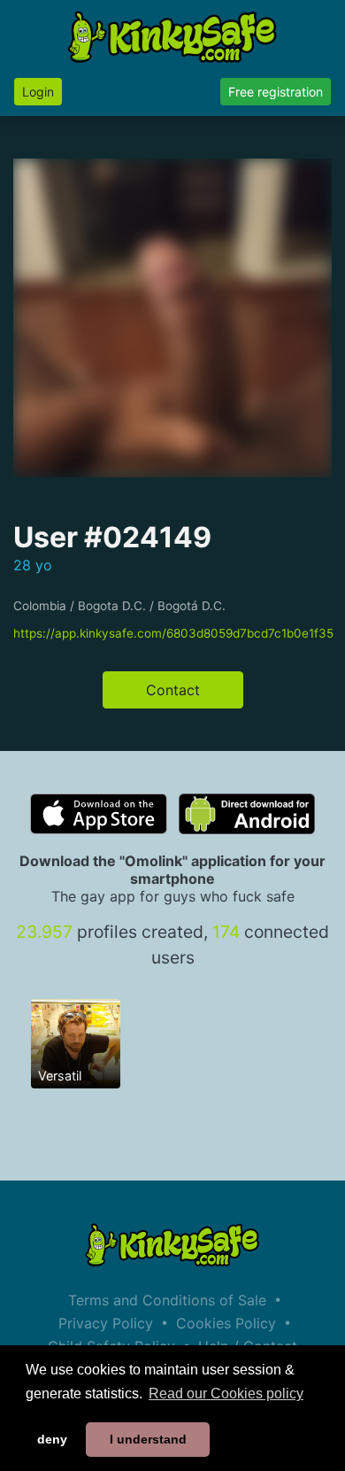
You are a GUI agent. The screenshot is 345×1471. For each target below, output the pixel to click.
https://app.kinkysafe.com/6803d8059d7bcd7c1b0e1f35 (173, 633)
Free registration (275, 91)
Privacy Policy (105, 1323)
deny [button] (52, 1439)
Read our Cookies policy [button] (226, 1393)
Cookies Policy (226, 1323)
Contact (173, 690)
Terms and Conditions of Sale (167, 1300)
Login (38, 91)
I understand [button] (148, 1439)
